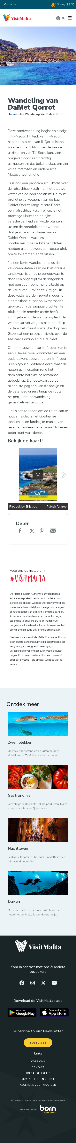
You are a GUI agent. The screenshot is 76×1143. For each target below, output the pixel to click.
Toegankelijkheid (38, 1073)
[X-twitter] (43, 983)
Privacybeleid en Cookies (38, 1079)
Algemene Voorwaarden (38, 1084)
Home (12, 114)
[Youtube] (54, 983)
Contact (38, 1067)
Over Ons (38, 1061)
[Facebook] (22, 983)
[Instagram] (32, 983)
